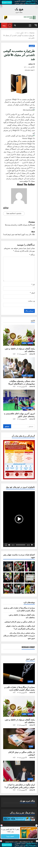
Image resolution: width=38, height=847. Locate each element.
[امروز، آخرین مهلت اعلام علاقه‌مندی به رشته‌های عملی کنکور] (19, 400)
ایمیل (32, 293)
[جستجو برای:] (23, 426)
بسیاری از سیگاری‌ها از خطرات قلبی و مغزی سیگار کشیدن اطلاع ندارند (19, 609)
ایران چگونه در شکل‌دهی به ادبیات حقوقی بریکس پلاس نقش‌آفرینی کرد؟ (20, 627)
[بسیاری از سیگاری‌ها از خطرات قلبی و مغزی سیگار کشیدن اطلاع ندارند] (19, 673)
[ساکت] (9, 545)
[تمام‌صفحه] (6, 545)
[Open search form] (15, 25)
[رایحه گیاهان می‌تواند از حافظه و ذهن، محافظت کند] (19, 335)
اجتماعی (30, 681)
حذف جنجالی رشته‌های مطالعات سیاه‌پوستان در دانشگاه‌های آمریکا (21, 382)
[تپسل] (1, 6)
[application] (19, 519)
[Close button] (36, 825)
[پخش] (32, 545)
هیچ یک (19, 9)
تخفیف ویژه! (10, 836)
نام (33, 284)
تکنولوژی (31, 46)
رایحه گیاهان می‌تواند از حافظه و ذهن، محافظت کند (20, 349)
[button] (35, 25)
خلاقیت (24, 343)
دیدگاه (32, 255)
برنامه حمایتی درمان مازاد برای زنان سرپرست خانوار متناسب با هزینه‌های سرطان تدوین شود (19, 635)
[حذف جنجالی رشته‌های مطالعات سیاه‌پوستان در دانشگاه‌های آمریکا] (19, 367)
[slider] (20, 544)
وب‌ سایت (31, 301)
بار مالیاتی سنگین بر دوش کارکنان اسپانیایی (19, 621)
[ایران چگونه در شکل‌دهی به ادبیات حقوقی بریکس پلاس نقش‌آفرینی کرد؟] (19, 771)
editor (30, 64)
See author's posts (13, 213)
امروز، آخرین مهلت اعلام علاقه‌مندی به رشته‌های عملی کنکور (19, 414)
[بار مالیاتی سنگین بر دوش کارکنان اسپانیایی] (19, 738)
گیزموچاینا (12, 122)
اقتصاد (31, 746)
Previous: (20, 225)
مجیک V (17, 157)
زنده (4, 25)
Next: (19, 233)
